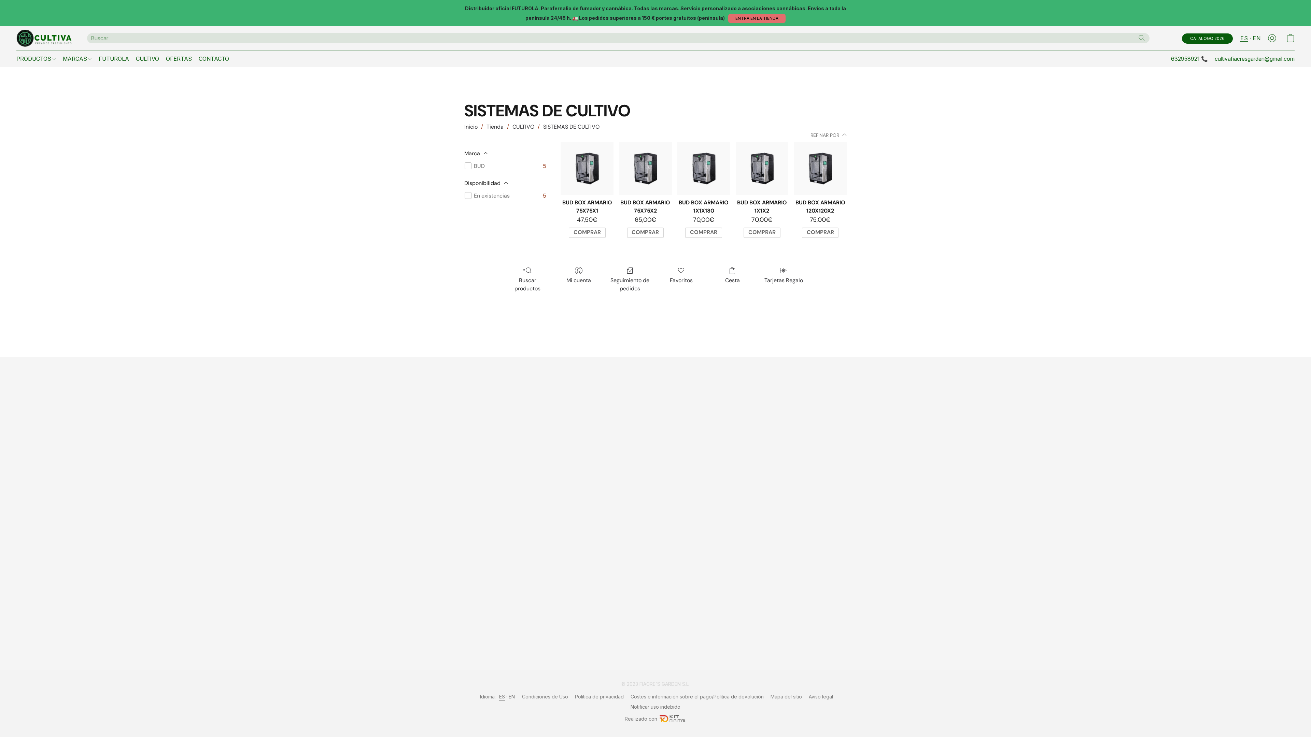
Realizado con (641, 719)
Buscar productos (527, 284)
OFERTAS (179, 58)
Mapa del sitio (786, 696)
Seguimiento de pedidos (629, 284)
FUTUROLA (114, 58)
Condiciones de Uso (545, 696)
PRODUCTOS (34, 58)
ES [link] (502, 696)
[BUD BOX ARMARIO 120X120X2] (820, 168)
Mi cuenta (578, 280)
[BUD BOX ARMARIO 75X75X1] (587, 168)
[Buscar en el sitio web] (1142, 38)
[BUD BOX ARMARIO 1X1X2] (762, 168)
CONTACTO (214, 58)
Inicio (471, 126)
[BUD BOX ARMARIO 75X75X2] (645, 168)
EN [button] (1256, 38)
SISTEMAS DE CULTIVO (571, 126)
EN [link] (512, 696)
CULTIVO (147, 58)
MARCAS (75, 58)
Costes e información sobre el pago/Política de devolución (697, 696)
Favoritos (681, 280)
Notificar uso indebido (655, 707)
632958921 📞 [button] (1189, 58)
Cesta (732, 280)
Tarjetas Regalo (783, 280)
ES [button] (1244, 38)
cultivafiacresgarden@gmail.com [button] (1255, 58)
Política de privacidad (599, 696)
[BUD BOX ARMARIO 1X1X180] (703, 168)
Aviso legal (821, 696)
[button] (757, 18)
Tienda (495, 126)
